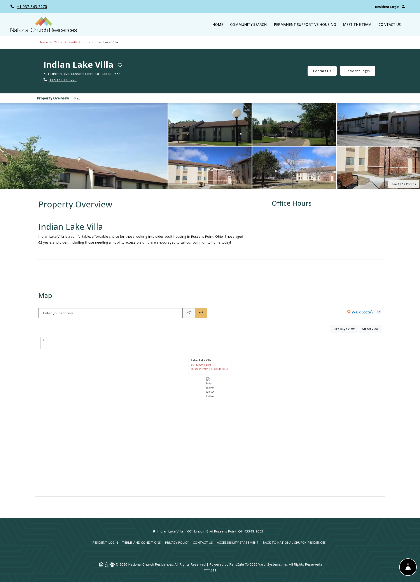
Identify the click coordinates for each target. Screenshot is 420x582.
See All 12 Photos (404, 184)
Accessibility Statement (238, 542)
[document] (210, 387)
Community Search (248, 24)
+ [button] (44, 340)
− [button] (44, 346)
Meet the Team (357, 24)
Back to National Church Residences (294, 542)
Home (217, 24)
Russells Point (75, 42)
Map (77, 98)
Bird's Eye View (346, 329)
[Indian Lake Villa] (210, 387)
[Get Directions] (201, 313)
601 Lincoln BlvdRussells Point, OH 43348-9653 (210, 367)
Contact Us (389, 24)
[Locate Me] (189, 313)
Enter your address (58, 313)
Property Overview (53, 98)
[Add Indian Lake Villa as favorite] (120, 65)
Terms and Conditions (141, 542)
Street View (372, 329)
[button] (84, 146)
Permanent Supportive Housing (305, 24)
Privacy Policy (177, 542)
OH (56, 42)
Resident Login (387, 6)
